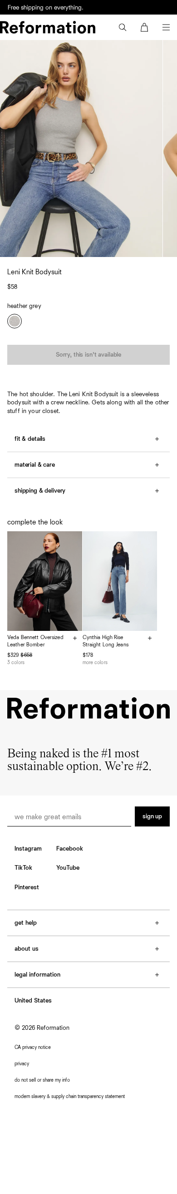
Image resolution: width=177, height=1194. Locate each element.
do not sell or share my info (42, 1080)
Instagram (28, 849)
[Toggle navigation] (166, 27)
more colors (95, 662)
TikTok (23, 868)
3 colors (16, 662)
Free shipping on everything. (46, 8)
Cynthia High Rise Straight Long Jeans (105, 641)
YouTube (67, 868)
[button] (122, 27)
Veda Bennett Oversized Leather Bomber (35, 641)
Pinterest (27, 887)
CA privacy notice (33, 1047)
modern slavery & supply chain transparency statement (70, 1096)
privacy (22, 1063)
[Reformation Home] (47, 27)
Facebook (69, 849)
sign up (152, 816)
